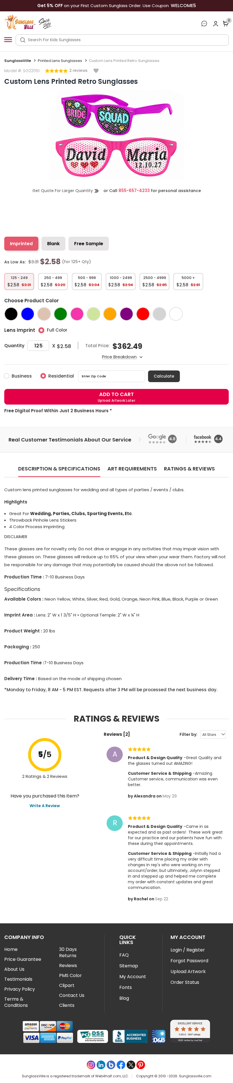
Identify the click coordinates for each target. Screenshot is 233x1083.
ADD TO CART (116, 397)
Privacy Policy (19, 989)
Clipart (66, 985)
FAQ (124, 955)
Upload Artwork (188, 971)
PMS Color (70, 975)
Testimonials (18, 979)
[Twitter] (130, 1065)
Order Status (184, 982)
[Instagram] (91, 1065)
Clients (66, 1005)
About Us (14, 969)
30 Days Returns (68, 952)
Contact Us (71, 995)
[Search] (23, 40)
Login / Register (187, 950)
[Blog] (111, 1065)
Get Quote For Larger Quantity (62, 190)
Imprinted (21, 243)
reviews (80, 70)
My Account (132, 976)
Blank (53, 243)
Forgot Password (189, 960)
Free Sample (88, 243)
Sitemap (128, 966)
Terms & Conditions (16, 1002)
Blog (124, 998)
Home (11, 949)
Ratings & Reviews (189, 468)
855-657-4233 (134, 190)
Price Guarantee (22, 959)
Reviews (68, 966)
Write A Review (45, 806)
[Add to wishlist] (96, 71)
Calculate (164, 376)
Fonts (125, 987)
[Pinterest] (140, 1065)
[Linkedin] (101, 1065)
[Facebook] (120, 1065)
